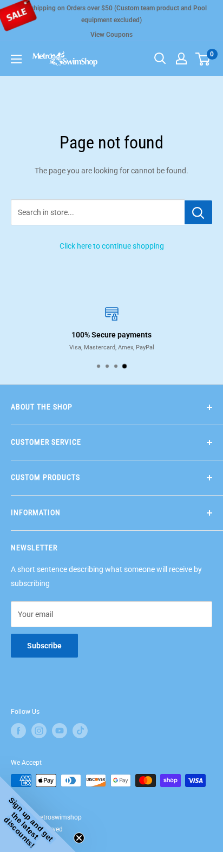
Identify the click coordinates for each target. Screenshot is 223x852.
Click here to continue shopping (112, 246)
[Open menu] (16, 59)
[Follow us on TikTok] (80, 730)
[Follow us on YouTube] (59, 730)
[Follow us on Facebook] (18, 730)
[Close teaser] (79, 838)
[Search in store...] (198, 212)
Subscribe (44, 645)
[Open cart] (202, 59)
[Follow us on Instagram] (39, 730)
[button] (38, 814)
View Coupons (111, 34)
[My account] (181, 58)
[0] (203, 58)
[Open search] (160, 58)
